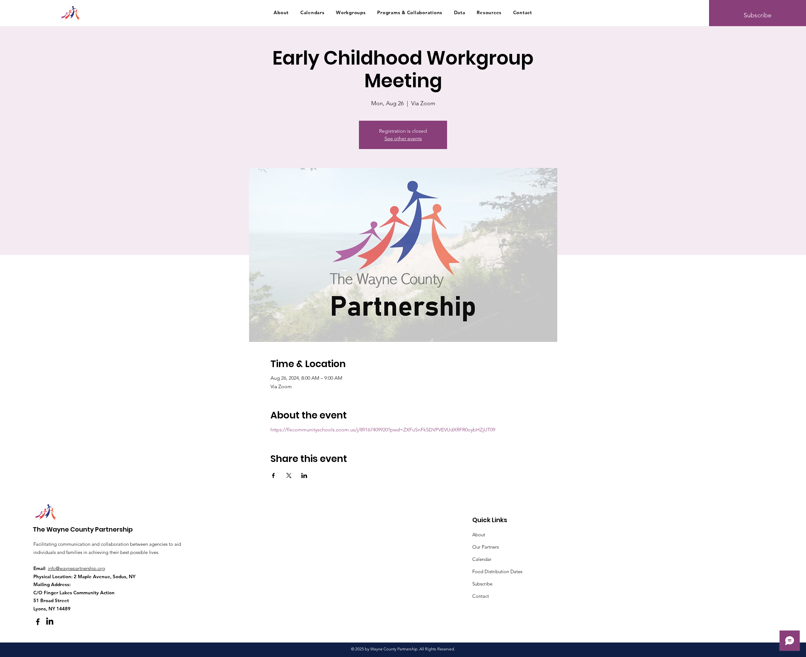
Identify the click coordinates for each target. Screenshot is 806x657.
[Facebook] (37, 621)
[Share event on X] (289, 475)
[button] (281, 12)
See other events (403, 138)
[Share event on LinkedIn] (304, 475)
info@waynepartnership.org (76, 568)
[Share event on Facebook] (273, 475)
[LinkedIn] (49, 621)
